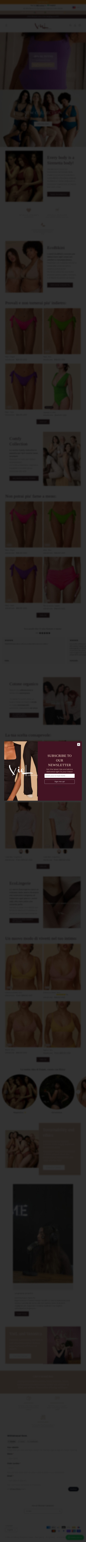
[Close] (78, 744)
